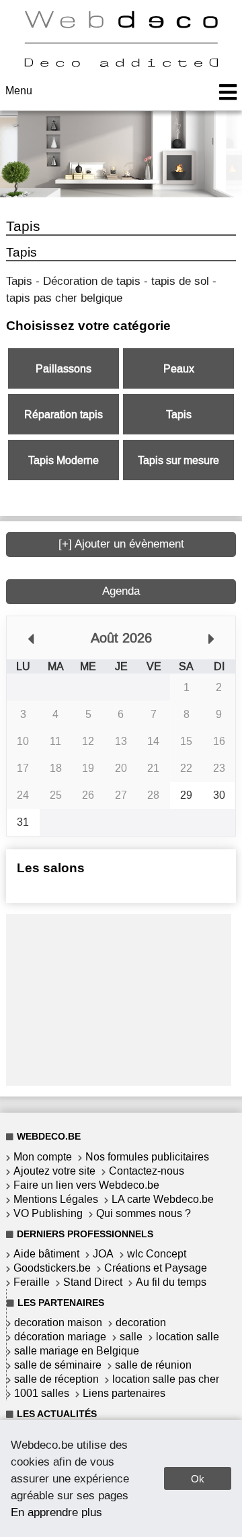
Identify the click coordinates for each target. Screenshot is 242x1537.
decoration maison (58, 1322)
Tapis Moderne (63, 460)
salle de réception (56, 1379)
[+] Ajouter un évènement (121, 543)
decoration (141, 1322)
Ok (197, 1478)
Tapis (179, 414)
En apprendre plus (56, 1512)
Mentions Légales (55, 1199)
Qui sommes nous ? (143, 1213)
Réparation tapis (63, 414)
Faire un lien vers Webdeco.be (86, 1185)
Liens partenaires (124, 1393)
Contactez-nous (146, 1171)
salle (131, 1337)
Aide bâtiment (46, 1254)
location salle (187, 1337)
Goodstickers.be (52, 1268)
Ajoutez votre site (54, 1171)
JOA (103, 1254)
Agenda (121, 591)
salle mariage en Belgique (76, 1351)
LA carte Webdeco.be (163, 1199)
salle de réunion (153, 1365)
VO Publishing (48, 1213)
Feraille (31, 1282)
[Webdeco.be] (121, 63)
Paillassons (63, 369)
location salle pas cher (165, 1379)
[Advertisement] (119, 998)
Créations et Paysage (155, 1268)
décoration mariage (60, 1337)
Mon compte (42, 1157)
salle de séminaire (58, 1365)
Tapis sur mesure (178, 460)
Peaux (178, 369)
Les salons (51, 868)
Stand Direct (92, 1282)
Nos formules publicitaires (147, 1157)
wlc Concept (156, 1254)
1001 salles (41, 1393)
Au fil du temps (171, 1282)
